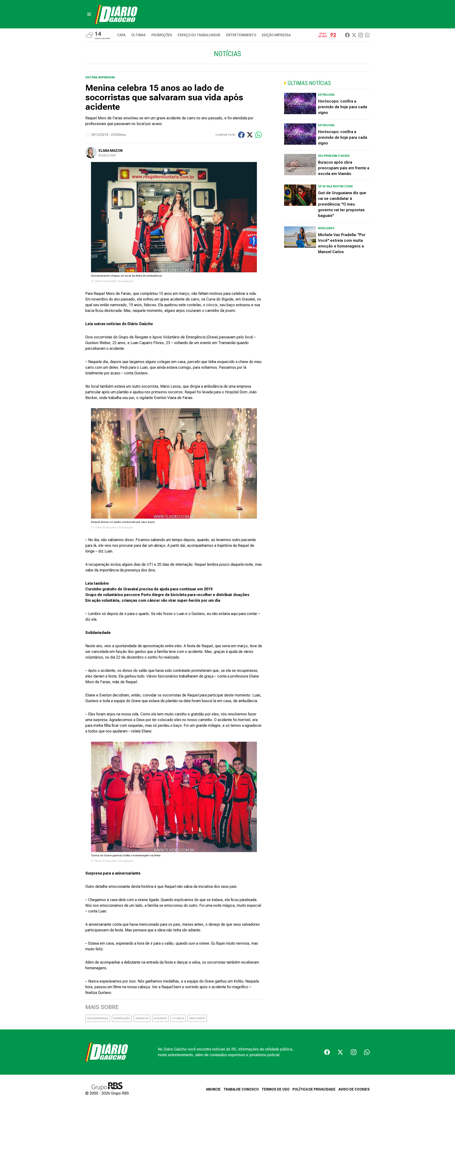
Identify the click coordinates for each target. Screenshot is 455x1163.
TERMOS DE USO (276, 1089)
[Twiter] (354, 35)
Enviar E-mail (107, 155)
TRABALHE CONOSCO (241, 1089)
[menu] (89, 14)
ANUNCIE (213, 1089)
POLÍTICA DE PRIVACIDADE (314, 1089)
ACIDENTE (160, 1018)
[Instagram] (360, 35)
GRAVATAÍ (142, 1018)
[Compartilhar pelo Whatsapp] (258, 135)
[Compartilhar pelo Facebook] (241, 134)
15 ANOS (178, 1018)
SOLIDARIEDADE (97, 1018)
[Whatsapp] (367, 35)
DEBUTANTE (197, 1018)
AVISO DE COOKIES (354, 1089)
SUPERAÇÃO (122, 1018)
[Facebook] (347, 35)
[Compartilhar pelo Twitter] (250, 135)
